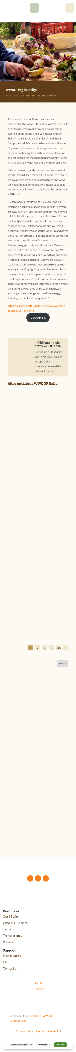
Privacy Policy (24, 1031)
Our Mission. (11, 916)
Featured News (47, 602)
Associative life (33, 95)
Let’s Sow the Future (24, 823)
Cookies (41, 1031)
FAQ (6, 962)
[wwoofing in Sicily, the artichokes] (34, 11)
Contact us (10, 968)
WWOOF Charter (15, 923)
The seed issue (20, 831)
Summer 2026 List (25, 597)
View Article (38, 317)
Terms (7, 929)
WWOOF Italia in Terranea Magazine (32, 519)
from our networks (48, 443)
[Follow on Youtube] (38, 878)
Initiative (42, 826)
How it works (12, 955)
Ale (9, 95)
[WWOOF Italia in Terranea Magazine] (38, 493)
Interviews (48, 526)
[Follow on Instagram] (46, 878)
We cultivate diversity (45, 831)
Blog (43, 95)
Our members (53, 95)
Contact (53, 1031)
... (51, 647)
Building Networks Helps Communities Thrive (32, 436)
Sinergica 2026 (21, 739)
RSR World (56, 826)
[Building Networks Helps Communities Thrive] (38, 410)
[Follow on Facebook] (30, 878)
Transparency (12, 935)
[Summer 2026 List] (38, 573)
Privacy (8, 942)
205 (58, 647)
